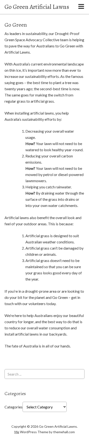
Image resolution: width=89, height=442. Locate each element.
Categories (14, 407)
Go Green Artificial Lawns (37, 7)
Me (16, 432)
